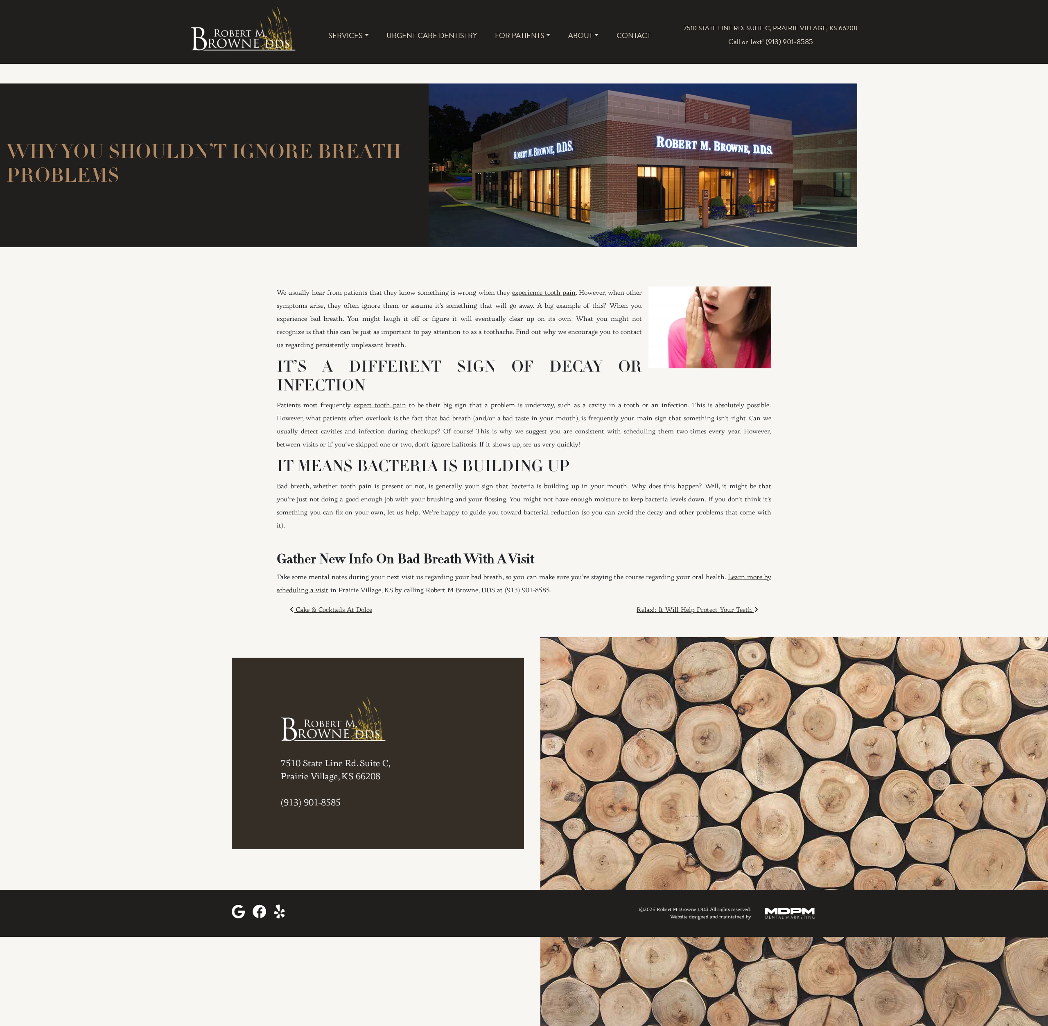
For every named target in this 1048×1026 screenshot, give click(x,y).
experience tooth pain (544, 293)
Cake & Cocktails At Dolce (333, 610)
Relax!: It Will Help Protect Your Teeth (695, 610)
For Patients (519, 35)
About (580, 35)
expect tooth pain (380, 405)
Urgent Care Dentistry (431, 35)
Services (345, 35)
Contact (634, 35)
